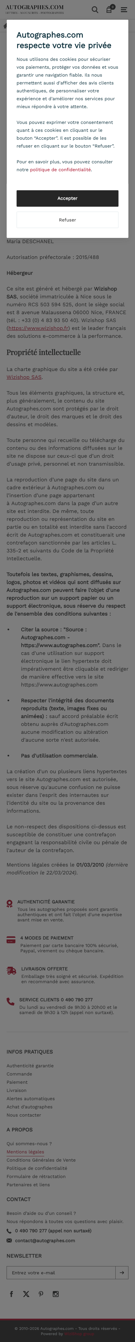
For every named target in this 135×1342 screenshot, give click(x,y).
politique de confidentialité (60, 170)
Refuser (67, 220)
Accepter (67, 198)
